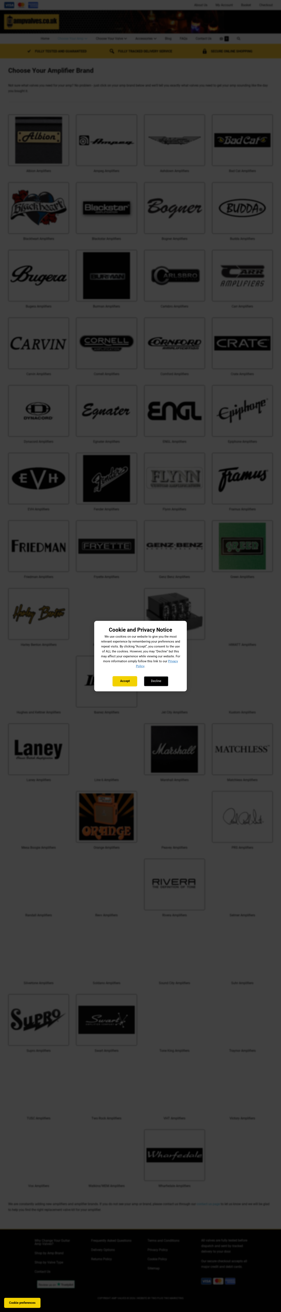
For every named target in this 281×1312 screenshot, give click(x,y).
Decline (156, 681)
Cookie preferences (22, 1303)
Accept (125, 681)
